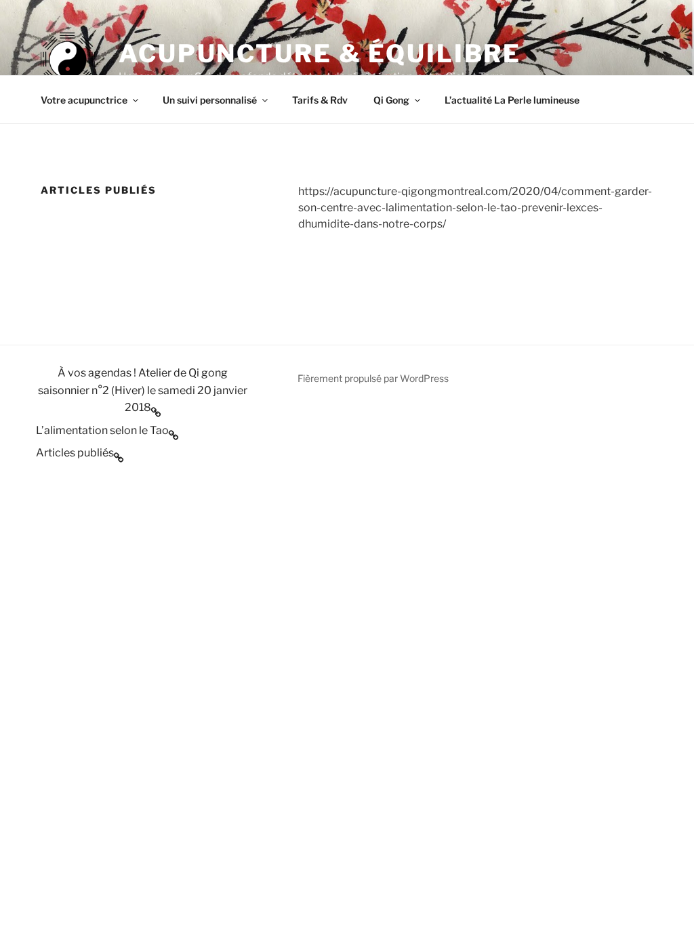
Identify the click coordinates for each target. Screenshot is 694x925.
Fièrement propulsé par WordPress (373, 378)
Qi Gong (391, 100)
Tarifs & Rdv (320, 100)
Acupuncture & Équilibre (320, 53)
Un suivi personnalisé (210, 100)
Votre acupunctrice (84, 100)
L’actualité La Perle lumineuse (512, 100)
